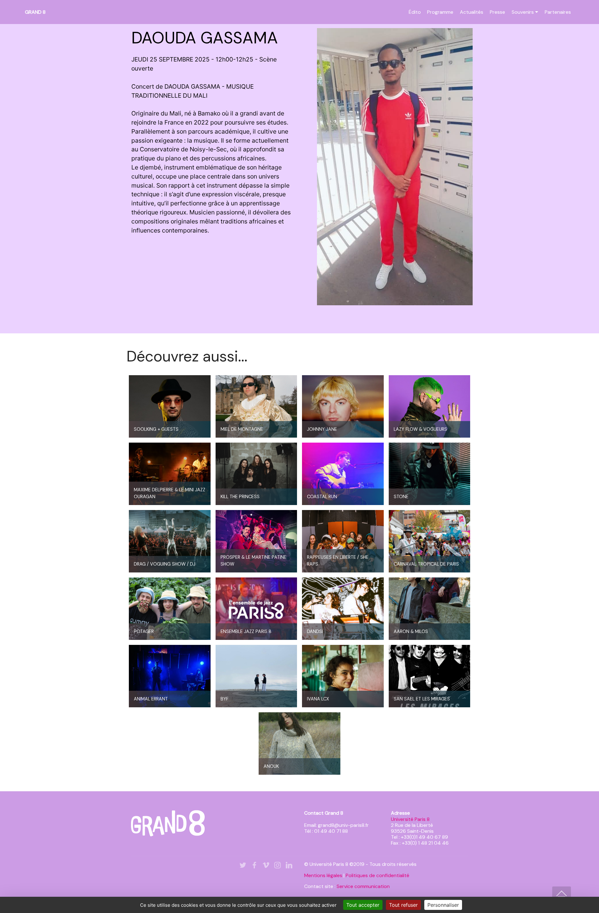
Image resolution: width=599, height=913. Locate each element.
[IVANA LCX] (343, 676)
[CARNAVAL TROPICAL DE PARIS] (429, 541)
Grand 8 (35, 12)
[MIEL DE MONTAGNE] (256, 406)
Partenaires (558, 12)
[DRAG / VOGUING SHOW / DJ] (170, 541)
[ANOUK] (299, 743)
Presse (497, 12)
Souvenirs (523, 12)
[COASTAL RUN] (343, 473)
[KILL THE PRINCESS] (256, 473)
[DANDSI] (343, 608)
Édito (415, 12)
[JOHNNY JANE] (343, 406)
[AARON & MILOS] (429, 608)
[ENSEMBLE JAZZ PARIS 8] (256, 608)
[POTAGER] (170, 608)
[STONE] (429, 473)
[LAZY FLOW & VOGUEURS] (429, 406)
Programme (440, 12)
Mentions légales (323, 875)
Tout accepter (362, 905)
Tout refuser (403, 905)
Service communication (363, 886)
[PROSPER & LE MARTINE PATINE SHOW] (256, 541)
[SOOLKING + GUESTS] (170, 406)
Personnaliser (443, 905)
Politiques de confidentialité (377, 875)
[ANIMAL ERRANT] (170, 676)
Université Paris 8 (410, 819)
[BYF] (256, 676)
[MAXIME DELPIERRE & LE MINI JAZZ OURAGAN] (170, 473)
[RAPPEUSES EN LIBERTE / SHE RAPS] (343, 541)
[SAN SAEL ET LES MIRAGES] (429, 676)
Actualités (471, 12)
